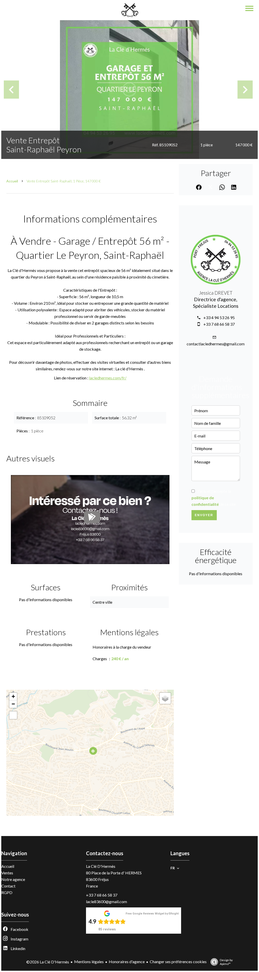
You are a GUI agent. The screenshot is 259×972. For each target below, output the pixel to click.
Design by (226, 962)
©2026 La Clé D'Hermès (47, 961)
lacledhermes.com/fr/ (107, 377)
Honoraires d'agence (127, 961)
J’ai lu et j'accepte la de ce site (213, 498)
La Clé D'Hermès (100, 866)
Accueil (12, 181)
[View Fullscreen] (13, 715)
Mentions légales (89, 961)
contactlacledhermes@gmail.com (216, 343)
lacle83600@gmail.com (106, 901)
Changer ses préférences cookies (178, 961)
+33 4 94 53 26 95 (219, 317)
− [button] (13, 704)
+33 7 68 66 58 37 (219, 324)
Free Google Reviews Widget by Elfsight (152, 913)
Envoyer (204, 515)
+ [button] (13, 696)
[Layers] (165, 698)
